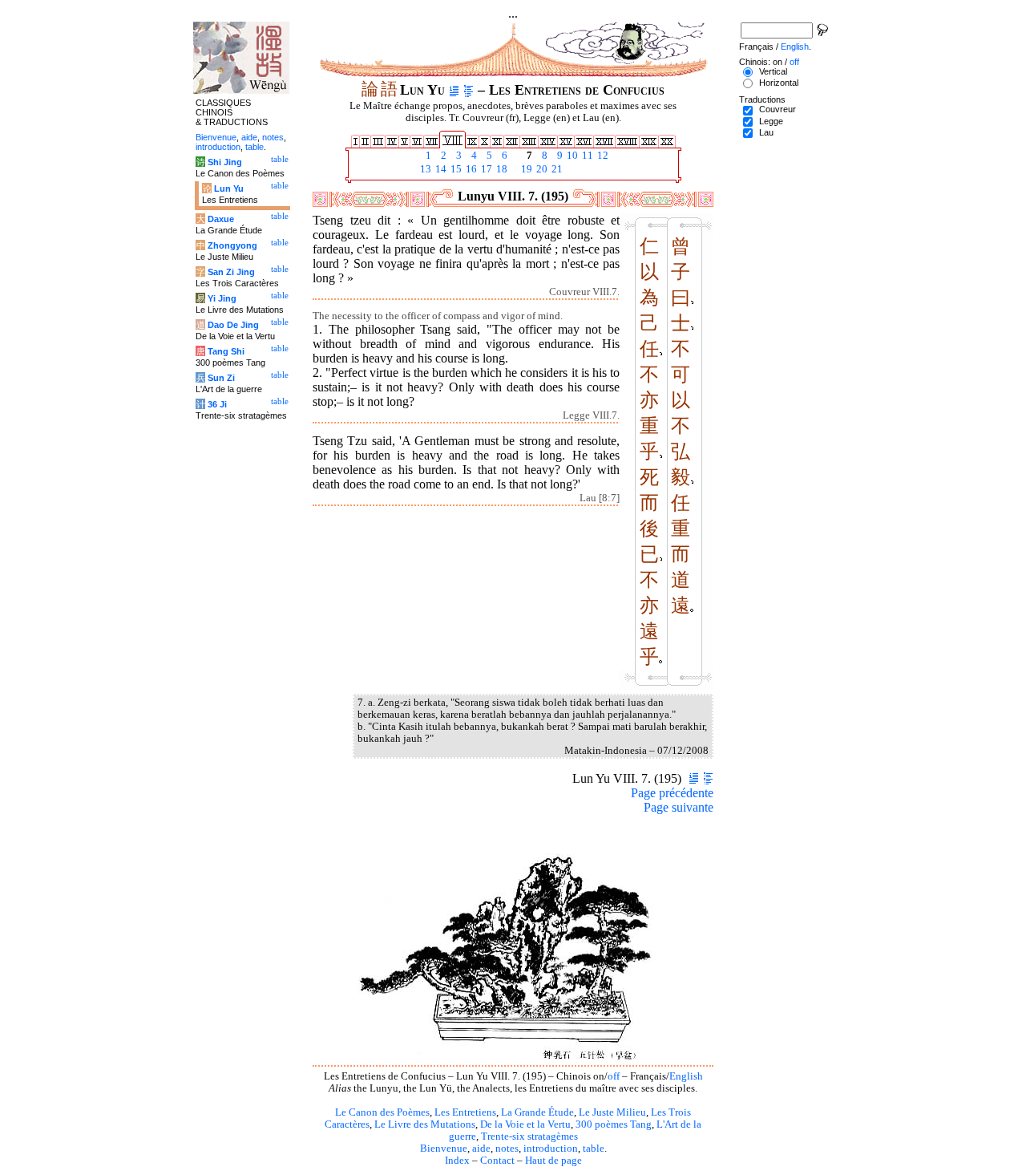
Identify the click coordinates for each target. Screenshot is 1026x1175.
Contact (497, 1160)
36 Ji (217, 404)
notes (507, 1148)
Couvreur (777, 109)
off (614, 1076)
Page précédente (672, 793)
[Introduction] (454, 90)
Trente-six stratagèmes (529, 1136)
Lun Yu (229, 188)
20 (540, 169)
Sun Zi (221, 378)
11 (586, 155)
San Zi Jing (231, 272)
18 (500, 169)
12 (601, 155)
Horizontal (778, 82)
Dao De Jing (233, 325)
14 (439, 169)
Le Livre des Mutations (424, 1124)
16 (470, 169)
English (686, 1076)
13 (424, 169)
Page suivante (678, 807)
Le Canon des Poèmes (382, 1112)
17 (485, 169)
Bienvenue (443, 1148)
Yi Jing (222, 298)
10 (571, 155)
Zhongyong (232, 245)
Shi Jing (225, 162)
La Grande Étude (537, 1112)
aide (481, 1148)
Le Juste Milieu (612, 1112)
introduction (550, 1148)
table (593, 1148)
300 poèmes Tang (614, 1124)
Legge (771, 121)
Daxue (221, 219)
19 (525, 169)
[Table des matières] (468, 90)
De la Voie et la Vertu (525, 1124)
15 (455, 169)
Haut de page (553, 1160)
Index (457, 1160)
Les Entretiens (465, 1112)
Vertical (773, 71)
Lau (766, 132)
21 (556, 169)
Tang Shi (226, 351)
